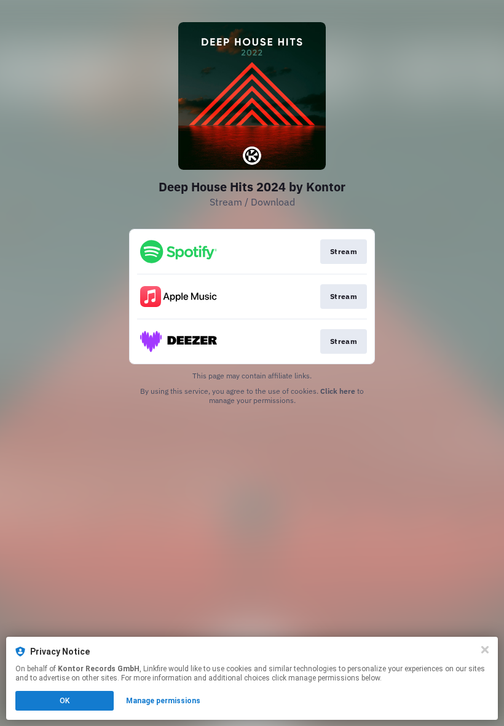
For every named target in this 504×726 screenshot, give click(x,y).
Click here (337, 391)
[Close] (485, 650)
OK (64, 700)
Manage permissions (163, 700)
